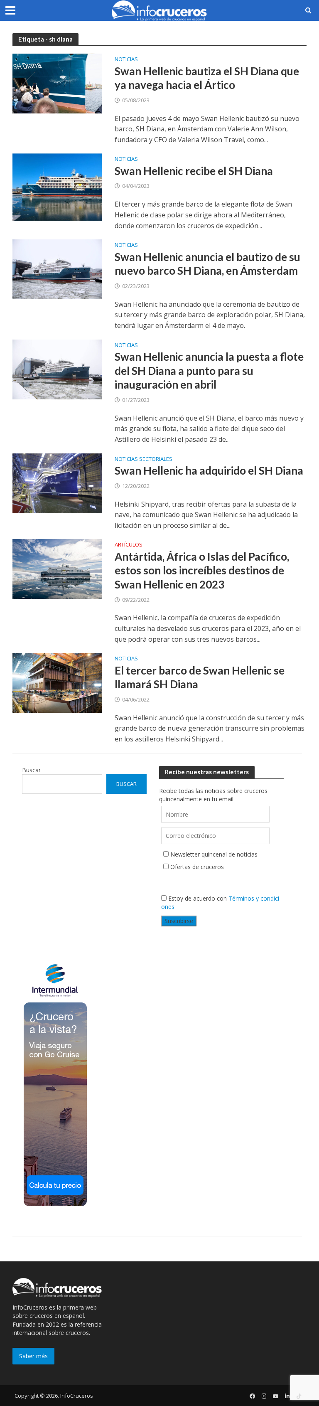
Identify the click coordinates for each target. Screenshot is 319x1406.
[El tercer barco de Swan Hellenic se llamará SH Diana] (57, 682)
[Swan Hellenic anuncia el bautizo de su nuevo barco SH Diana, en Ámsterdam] (57, 268)
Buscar (31, 770)
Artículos (128, 545)
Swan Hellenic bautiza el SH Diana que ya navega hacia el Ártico (207, 78)
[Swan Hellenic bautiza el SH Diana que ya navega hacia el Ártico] (57, 82)
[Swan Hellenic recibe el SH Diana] (57, 186)
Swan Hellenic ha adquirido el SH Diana (209, 470)
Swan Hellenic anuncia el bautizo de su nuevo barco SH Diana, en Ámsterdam (207, 264)
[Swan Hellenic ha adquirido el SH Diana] (57, 482)
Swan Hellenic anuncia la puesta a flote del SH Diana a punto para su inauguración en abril (209, 370)
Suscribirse (178, 921)
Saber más (33, 1356)
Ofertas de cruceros (197, 867)
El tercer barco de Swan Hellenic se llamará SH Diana (200, 677)
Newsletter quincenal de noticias (214, 854)
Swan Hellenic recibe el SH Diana (194, 170)
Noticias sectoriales (143, 459)
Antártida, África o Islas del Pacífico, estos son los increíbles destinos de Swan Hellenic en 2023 (202, 570)
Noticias (126, 60)
